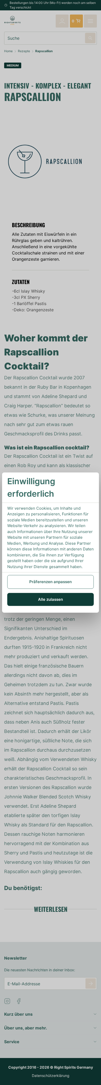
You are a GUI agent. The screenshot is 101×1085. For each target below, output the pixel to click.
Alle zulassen (50, 599)
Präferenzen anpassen (50, 581)
